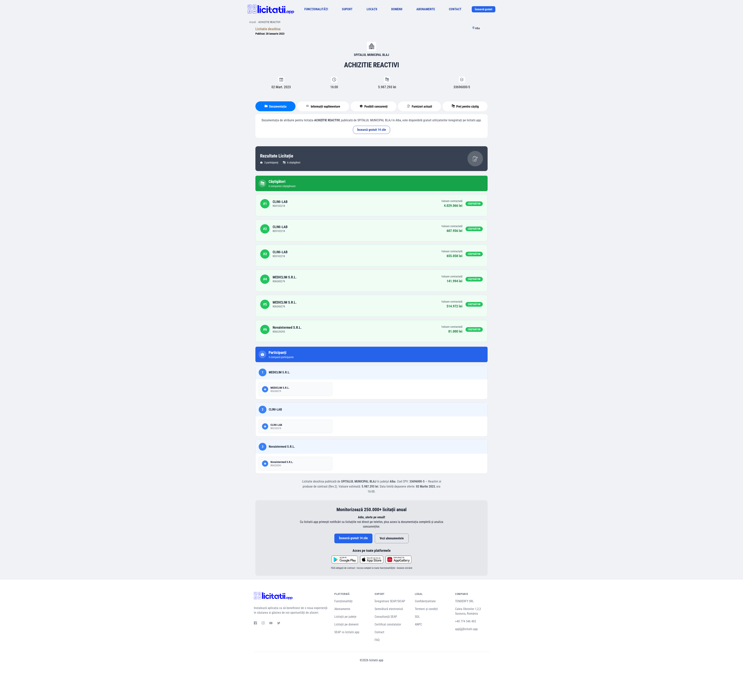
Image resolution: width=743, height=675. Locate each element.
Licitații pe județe (345, 617)
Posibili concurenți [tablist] (376, 106)
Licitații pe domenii (346, 624)
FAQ (377, 640)
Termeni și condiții (426, 609)
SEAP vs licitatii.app (346, 632)
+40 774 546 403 (465, 621)
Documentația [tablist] (277, 106)
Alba (477, 28)
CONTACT (455, 9)
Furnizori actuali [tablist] (421, 106)
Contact (379, 632)
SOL (417, 617)
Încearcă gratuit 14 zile (371, 130)
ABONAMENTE (425, 9)
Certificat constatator (388, 624)
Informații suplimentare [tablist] (325, 106)
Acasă (252, 22)
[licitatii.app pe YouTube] (270, 623)
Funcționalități (343, 601)
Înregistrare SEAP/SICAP (390, 601)
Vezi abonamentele (392, 538)
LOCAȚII (372, 9)
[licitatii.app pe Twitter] (278, 623)
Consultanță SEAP (386, 617)
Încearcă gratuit (483, 9)
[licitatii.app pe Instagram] (263, 623)
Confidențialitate (425, 601)
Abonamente (342, 609)
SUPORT (347, 9)
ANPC (418, 624)
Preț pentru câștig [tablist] (467, 106)
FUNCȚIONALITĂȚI (316, 9)
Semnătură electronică (389, 609)
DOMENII (396, 9)
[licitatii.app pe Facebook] (255, 623)
